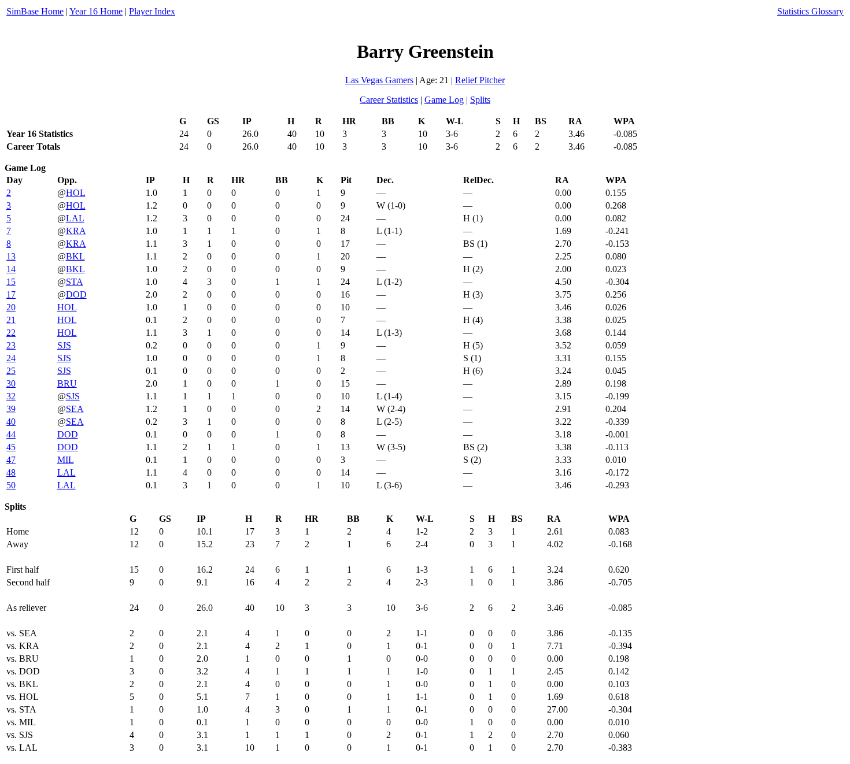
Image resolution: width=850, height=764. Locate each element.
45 (11, 447)
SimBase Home (35, 11)
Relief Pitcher (480, 80)
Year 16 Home (96, 11)
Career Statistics (389, 100)
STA (74, 282)
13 (11, 256)
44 (11, 434)
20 (11, 307)
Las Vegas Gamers (379, 80)
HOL (76, 193)
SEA (75, 409)
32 (11, 396)
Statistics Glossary (810, 11)
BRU (67, 383)
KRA (76, 231)
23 (11, 345)
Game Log (444, 100)
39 (11, 409)
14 (11, 269)
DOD (76, 294)
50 (11, 485)
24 (11, 358)
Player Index (152, 11)
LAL (75, 218)
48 (11, 472)
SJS (64, 345)
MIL (65, 460)
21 (11, 320)
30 (11, 383)
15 (11, 282)
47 (11, 460)
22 (11, 333)
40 (11, 421)
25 (11, 371)
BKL (75, 256)
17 (11, 294)
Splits (480, 100)
